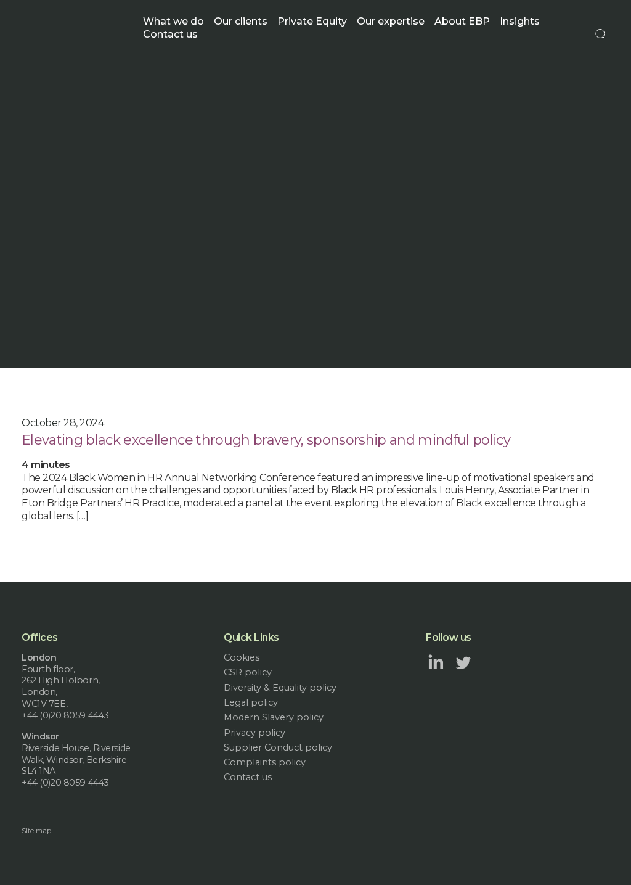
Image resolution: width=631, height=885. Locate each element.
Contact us (170, 34)
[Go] (601, 34)
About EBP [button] (462, 21)
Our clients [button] (240, 21)
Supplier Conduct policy (278, 747)
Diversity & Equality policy (280, 687)
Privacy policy (254, 732)
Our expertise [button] (391, 21)
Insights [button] (520, 21)
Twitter (463, 662)
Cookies (241, 657)
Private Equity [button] (312, 21)
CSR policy (248, 672)
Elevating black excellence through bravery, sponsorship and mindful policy (266, 440)
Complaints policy (265, 762)
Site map (36, 830)
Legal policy (251, 702)
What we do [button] (173, 21)
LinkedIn (436, 662)
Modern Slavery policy (274, 717)
